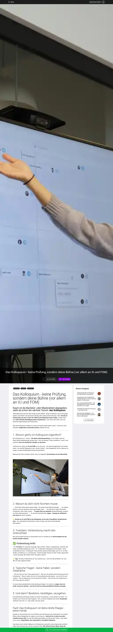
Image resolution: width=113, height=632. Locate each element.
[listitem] (89, 393)
